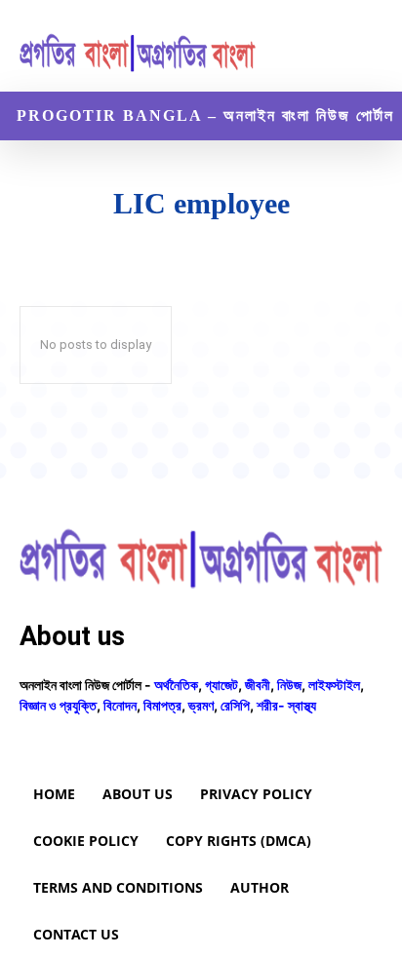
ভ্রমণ (201, 705)
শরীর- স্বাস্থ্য (286, 705)
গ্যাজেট (221, 684)
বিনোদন (120, 705)
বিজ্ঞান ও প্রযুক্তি (58, 705)
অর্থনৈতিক (176, 684)
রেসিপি (235, 705)
